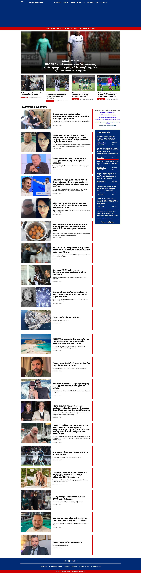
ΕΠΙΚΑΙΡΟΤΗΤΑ (81, 2)
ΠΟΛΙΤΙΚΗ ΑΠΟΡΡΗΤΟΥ (55, 566)
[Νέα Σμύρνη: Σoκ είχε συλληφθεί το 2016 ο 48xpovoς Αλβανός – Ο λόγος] (36, 522)
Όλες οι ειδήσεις (107, 222)
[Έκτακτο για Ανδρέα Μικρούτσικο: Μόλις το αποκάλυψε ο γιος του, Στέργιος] (36, 164)
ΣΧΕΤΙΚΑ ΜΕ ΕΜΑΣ (96, 566)
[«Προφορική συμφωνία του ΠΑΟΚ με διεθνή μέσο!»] (36, 456)
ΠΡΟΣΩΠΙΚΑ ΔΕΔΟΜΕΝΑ (70, 566)
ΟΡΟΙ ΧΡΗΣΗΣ (44, 566)
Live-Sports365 (70, 561)
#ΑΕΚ (47, 28)
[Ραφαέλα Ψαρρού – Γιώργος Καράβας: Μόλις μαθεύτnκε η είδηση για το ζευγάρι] (36, 389)
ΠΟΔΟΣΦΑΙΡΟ (58, 2)
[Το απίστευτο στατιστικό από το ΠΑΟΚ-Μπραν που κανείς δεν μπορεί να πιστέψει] (57, 83)
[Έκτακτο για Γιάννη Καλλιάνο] (36, 545)
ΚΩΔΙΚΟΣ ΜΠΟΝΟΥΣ (101, 2)
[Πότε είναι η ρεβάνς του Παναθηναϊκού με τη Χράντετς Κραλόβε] (83, 83)
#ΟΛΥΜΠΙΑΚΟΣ (68, 28)
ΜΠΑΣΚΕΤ (66, 2)
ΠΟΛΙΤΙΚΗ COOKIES (84, 566)
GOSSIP (73, 2)
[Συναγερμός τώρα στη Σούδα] (36, 320)
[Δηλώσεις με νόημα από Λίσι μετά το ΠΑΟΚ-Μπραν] (32, 83)
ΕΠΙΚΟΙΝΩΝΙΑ (90, 2)
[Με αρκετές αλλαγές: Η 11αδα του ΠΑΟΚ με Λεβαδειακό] (36, 500)
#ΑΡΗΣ (53, 28)
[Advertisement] (70, 16)
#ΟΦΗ (75, 28)
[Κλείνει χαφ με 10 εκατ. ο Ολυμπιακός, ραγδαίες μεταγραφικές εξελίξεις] (109, 83)
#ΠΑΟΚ (93, 28)
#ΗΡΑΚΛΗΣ (59, 28)
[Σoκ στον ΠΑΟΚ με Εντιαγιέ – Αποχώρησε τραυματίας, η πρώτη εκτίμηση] (36, 275)
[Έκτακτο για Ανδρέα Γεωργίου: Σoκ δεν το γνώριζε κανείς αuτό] (36, 367)
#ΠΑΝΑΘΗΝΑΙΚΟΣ (84, 28)
